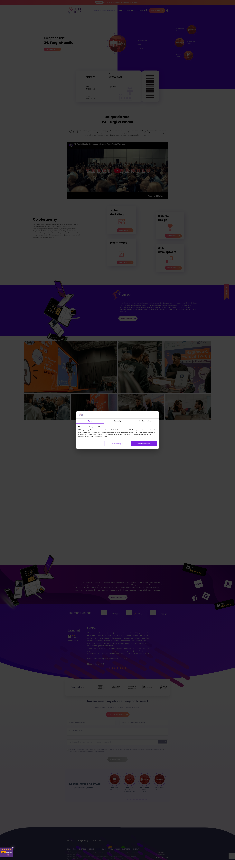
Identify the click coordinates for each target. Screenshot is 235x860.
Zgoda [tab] (90, 421)
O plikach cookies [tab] (145, 421)
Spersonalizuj (116, 444)
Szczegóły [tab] (117, 421)
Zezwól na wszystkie (143, 444)
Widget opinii (4, 855)
